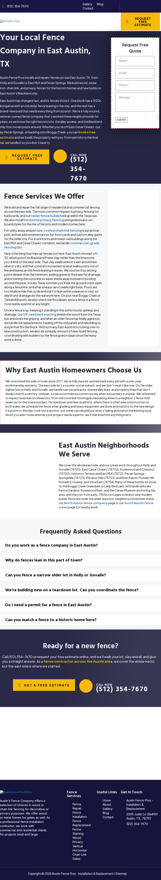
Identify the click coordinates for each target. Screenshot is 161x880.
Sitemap (121, 873)
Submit (121, 119)
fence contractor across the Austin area (78, 661)
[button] (80, 21)
